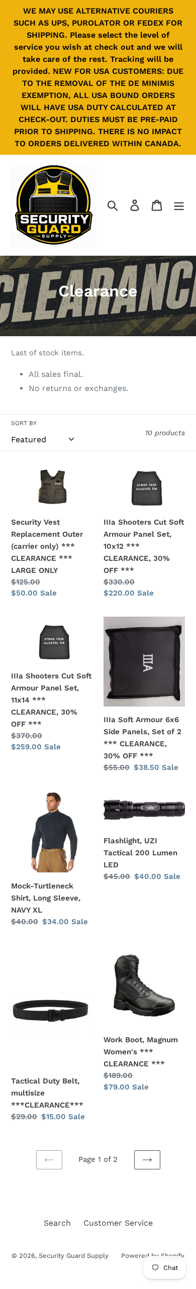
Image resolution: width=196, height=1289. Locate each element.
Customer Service (118, 1223)
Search (57, 1223)
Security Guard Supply (74, 1255)
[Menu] (179, 205)
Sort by (24, 423)
